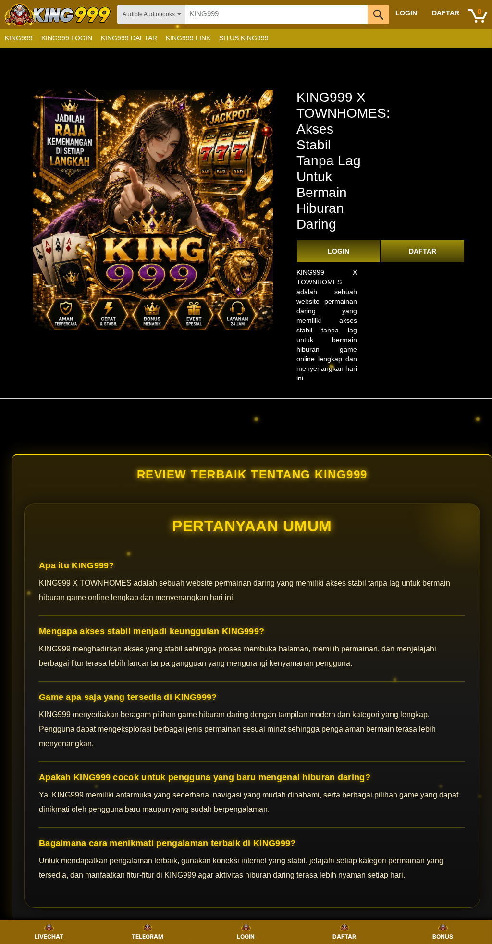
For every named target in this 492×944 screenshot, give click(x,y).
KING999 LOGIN (66, 38)
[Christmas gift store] (396, 38)
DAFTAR (422, 251)
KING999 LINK (188, 38)
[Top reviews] (246, 407)
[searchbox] (276, 14)
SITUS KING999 (244, 38)
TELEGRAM (147, 936)
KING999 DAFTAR (129, 38)
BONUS (442, 936)
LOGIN (338, 251)
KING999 (19, 38)
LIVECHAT (49, 936)
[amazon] (58, 14)
